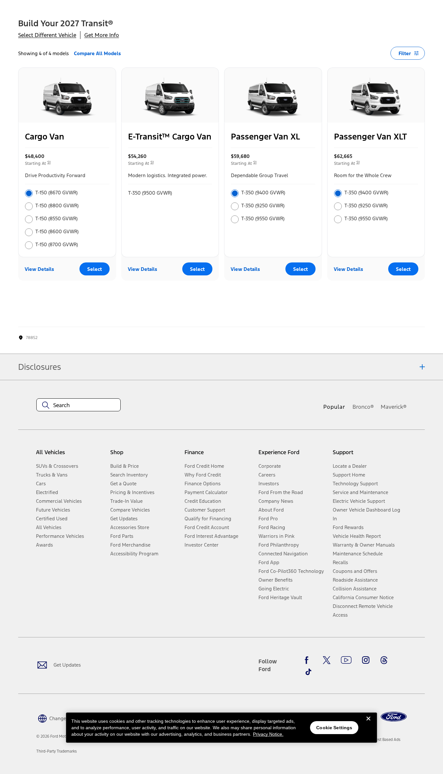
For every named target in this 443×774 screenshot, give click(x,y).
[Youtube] (346, 660)
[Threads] (384, 660)
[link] (384, 739)
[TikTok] (308, 672)
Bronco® (363, 406)
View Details (39, 269)
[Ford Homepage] (394, 716)
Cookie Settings (334, 727)
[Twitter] (326, 660)
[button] (62, 717)
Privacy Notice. (268, 734)
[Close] (368, 724)
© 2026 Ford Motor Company (61, 736)
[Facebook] (308, 660)
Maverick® (394, 406)
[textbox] (78, 405)
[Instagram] (366, 660)
